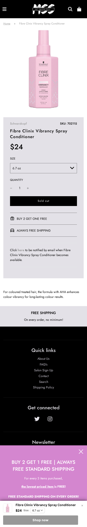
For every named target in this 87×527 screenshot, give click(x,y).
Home (6, 24)
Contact (44, 376)
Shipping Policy (43, 387)
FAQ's (44, 364)
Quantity (16, 180)
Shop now (40, 520)
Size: (26, 510)
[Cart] (79, 9)
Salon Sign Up (43, 370)
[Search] (70, 9)
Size (12, 159)
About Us (43, 358)
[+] (28, 188)
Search (43, 382)
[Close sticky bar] (82, 506)
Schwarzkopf (18, 123)
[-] (11, 188)
